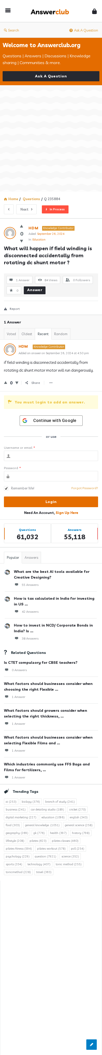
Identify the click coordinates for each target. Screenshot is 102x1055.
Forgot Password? (84, 488)
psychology (18, 856)
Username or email (19, 448)
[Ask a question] (91, 1044)
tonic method (69, 864)
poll (77, 848)
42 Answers (30, 612)
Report (15, 309)
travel (44, 872)
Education (39, 239)
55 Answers (30, 585)
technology (38, 864)
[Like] (21, 226)
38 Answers (30, 638)
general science (79, 825)
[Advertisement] (51, 138)
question (45, 856)
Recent (43, 334)
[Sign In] (94, 11)
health (58, 833)
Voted (11, 334)
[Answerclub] (51, 11)
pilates (38, 841)
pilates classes (65, 841)
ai (11, 801)
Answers (31, 557)
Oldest (26, 334)
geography (17, 833)
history (81, 833)
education (53, 817)
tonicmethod (18, 872)
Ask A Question (86, 30)
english (79, 817)
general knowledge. (42, 825)
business (16, 809)
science (70, 856)
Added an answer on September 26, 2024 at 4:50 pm (54, 353)
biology (31, 801)
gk (39, 833)
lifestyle (15, 841)
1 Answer (18, 697)
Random (60, 334)
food (13, 825)
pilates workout (51, 848)
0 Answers (19, 670)
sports (14, 864)
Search (13, 30)
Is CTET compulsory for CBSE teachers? (40, 662)
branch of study (60, 801)
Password (12, 468)
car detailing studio (47, 809)
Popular (13, 557)
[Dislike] (21, 241)
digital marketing (21, 817)
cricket (77, 809)
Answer (34, 289)
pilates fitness (19, 848)
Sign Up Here (67, 513)
